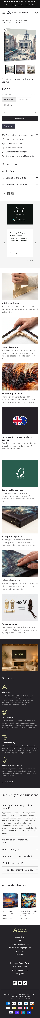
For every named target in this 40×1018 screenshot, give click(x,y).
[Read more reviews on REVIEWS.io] (20, 220)
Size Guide (34, 95)
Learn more (6, 782)
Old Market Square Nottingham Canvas (14, 23)
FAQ (20, 940)
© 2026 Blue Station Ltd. (12, 994)
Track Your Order (20, 967)
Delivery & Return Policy (20, 963)
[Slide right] (37, 70)
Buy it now (8, 126)
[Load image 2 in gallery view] (20, 69)
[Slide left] (2, 70)
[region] (20, 243)
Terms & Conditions (20, 970)
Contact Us (20, 955)
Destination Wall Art (21, 20)
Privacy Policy (20, 974)
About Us (20, 951)
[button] (3, 12)
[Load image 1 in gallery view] (10, 69)
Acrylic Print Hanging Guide (20, 948)
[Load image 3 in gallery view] (31, 69)
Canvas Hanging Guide (20, 944)
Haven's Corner (20, 937)
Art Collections (6, 20)
